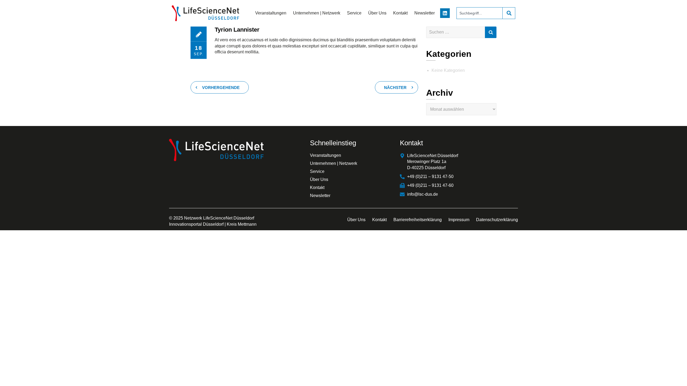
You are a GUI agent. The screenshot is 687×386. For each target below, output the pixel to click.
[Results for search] (479, 22)
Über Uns (377, 13)
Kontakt (400, 13)
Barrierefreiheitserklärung (417, 219)
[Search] (508, 13)
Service (354, 13)
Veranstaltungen (270, 13)
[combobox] (479, 13)
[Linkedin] (445, 13)
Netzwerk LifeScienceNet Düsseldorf (219, 218)
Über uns (356, 219)
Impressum (458, 219)
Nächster (395, 87)
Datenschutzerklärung (497, 219)
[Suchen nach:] (461, 32)
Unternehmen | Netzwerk (316, 13)
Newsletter (424, 13)
